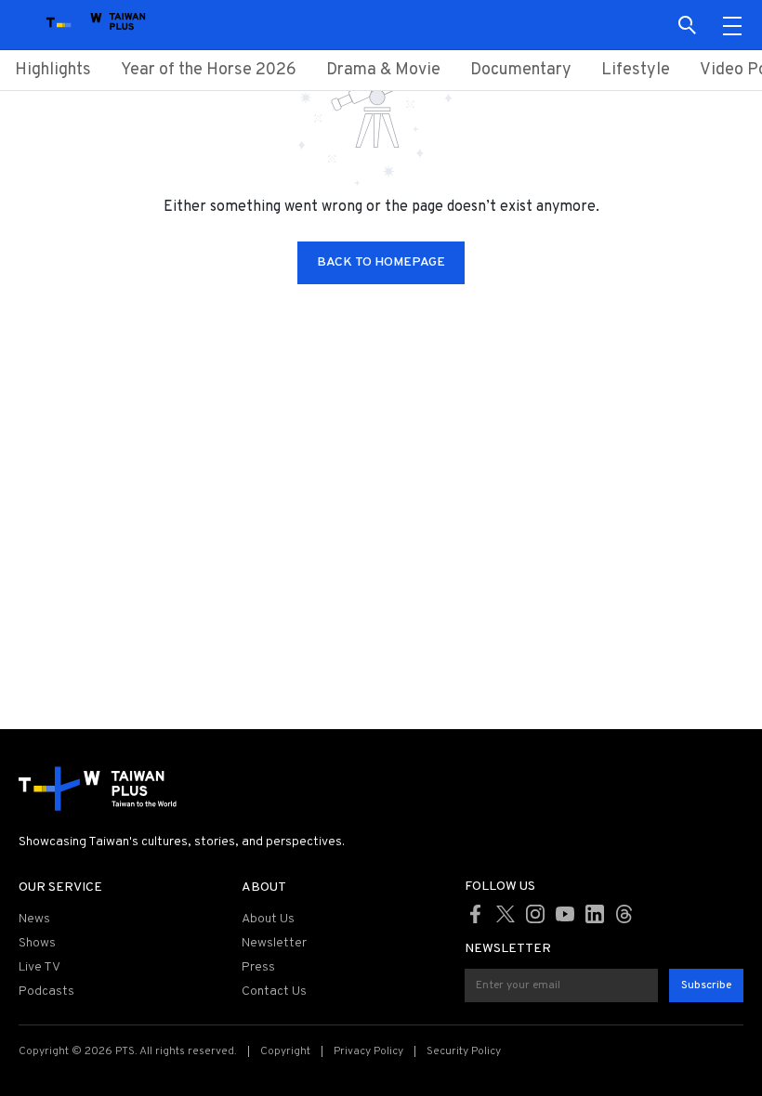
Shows (37, 943)
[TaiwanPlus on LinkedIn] (595, 914)
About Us (268, 919)
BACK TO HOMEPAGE (381, 262)
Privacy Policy (368, 1051)
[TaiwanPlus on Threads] (624, 914)
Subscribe (706, 985)
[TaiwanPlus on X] (505, 914)
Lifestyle (635, 70)
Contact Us (274, 991)
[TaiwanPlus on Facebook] (476, 914)
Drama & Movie (383, 70)
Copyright (285, 1051)
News (34, 919)
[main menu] (732, 25)
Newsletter (274, 943)
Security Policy (464, 1051)
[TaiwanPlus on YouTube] (565, 914)
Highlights (53, 70)
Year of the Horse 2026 (208, 70)
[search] (688, 25)
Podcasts (46, 991)
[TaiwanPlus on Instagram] (535, 914)
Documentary (521, 70)
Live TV (39, 967)
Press (258, 967)
